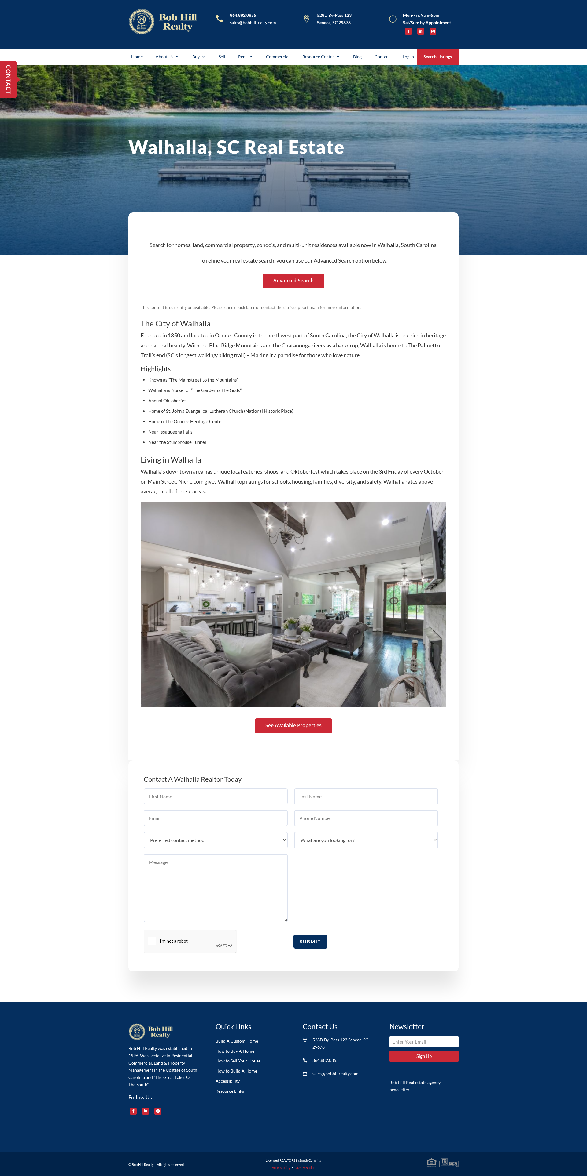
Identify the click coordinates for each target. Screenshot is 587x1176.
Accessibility (228, 1081)
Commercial (278, 56)
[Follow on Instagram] (433, 31)
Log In (408, 56)
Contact (382, 56)
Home (137, 56)
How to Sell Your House (238, 1060)
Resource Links (230, 1091)
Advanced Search (293, 280)
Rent (242, 56)
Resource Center (318, 56)
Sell (222, 56)
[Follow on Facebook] (408, 31)
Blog (357, 56)
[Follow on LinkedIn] (420, 31)
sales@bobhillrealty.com (253, 22)
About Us (164, 56)
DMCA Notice (305, 1168)
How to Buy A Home (235, 1051)
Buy (196, 56)
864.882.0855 (243, 15)
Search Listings (437, 56)
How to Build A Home (236, 1071)
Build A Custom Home (237, 1041)
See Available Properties (293, 725)
